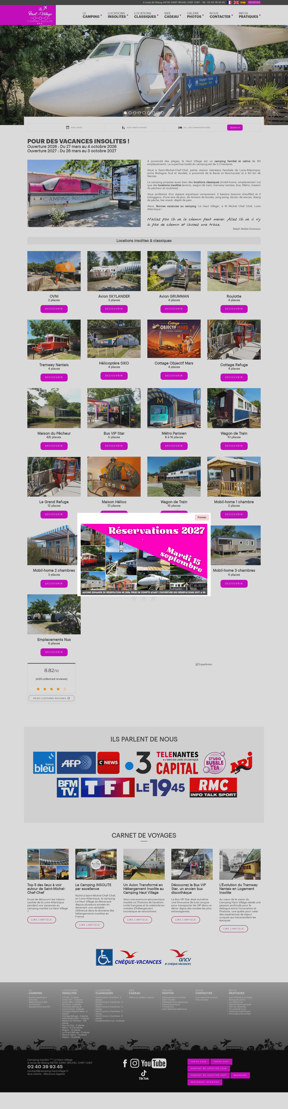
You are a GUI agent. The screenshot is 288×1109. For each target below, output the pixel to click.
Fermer (202, 517)
